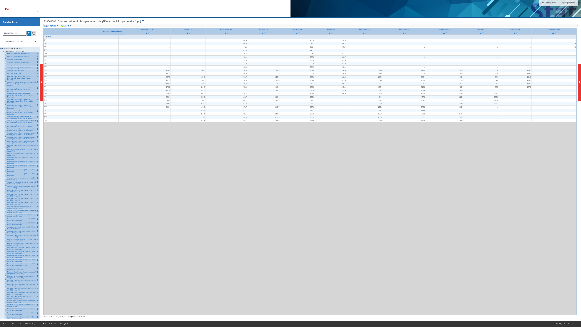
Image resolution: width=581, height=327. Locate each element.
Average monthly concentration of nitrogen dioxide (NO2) (19, 207)
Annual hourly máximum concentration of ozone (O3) (21, 150)
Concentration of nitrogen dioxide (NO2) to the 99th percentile (21, 232)
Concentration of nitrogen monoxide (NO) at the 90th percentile (21, 285)
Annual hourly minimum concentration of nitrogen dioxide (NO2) (21, 215)
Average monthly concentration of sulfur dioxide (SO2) (21, 178)
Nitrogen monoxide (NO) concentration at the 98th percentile (21, 289)
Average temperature (14, 59)
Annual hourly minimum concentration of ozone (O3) (21, 154)
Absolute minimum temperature (18, 56)
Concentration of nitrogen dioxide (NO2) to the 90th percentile (21, 223)
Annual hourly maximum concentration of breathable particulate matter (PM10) (21, 121)
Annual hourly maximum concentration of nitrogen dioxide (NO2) (21, 211)
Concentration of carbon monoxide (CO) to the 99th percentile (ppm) (21, 264)
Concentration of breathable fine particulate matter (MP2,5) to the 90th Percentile (20, 101)
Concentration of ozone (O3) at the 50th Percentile (21, 158)
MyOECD (82, 317)
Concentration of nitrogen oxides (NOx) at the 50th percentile (20, 309)
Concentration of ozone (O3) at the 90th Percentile (21, 162)
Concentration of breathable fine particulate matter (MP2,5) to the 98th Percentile (20, 112)
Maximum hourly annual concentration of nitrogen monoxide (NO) (21, 272)
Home (553, 3)
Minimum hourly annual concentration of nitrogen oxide (21, 305)
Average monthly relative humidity (19, 68)
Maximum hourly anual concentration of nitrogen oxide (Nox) (21, 301)
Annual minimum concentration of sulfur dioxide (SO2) (21, 187)
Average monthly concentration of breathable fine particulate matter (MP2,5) (19, 78)
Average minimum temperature (18, 65)
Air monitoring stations (112, 31)
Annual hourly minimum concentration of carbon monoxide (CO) (21, 244)
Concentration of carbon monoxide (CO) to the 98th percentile (21, 260)
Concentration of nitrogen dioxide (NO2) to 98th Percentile (21, 228)
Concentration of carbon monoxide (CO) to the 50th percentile (21, 248)
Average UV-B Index (14, 73)
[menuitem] (52, 25)
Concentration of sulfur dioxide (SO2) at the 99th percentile (21, 203)
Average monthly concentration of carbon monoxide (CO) (21, 236)
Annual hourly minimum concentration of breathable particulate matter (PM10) (21, 125)
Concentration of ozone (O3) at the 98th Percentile (21, 170)
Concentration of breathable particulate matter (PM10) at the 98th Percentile (21, 142)
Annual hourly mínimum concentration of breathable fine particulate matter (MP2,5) (21, 89)
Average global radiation (15, 70)
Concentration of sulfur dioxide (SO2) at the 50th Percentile (21, 191)
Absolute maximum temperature (18, 53)
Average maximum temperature (18, 62)
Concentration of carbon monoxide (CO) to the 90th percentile (21, 252)
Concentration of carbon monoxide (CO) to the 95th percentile (21, 256)
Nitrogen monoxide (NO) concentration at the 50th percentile (21, 281)
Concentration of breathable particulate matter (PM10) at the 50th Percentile (21, 129)
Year (49, 37)
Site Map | (560, 324)
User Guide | (546, 3)
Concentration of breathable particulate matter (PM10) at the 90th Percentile (21, 133)
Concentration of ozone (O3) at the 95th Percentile (21, 166)
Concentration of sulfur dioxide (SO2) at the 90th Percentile (21, 195)
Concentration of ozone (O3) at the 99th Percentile (21, 174)
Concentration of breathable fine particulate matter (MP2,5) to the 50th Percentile (20, 95)
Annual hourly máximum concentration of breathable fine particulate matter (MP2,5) (21, 83)
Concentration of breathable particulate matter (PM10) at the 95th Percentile (21, 138)
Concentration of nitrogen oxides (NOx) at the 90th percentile (20, 313)
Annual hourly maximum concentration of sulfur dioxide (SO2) (21, 183)
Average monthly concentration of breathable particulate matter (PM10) (20, 117)
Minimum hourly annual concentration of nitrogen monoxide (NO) (21, 277)
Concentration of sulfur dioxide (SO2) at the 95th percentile (21, 199)
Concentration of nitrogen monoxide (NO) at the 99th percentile (21, 293)
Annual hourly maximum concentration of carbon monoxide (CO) (21, 240)
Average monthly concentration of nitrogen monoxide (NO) (19, 268)
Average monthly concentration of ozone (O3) (21, 146)
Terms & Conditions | (52, 324)
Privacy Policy (64, 324)
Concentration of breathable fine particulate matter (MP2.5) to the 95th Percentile (20, 106)
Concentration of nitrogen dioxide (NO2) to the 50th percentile (21, 219)
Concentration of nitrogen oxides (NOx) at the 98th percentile (20, 317)
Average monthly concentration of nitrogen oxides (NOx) (19, 297)
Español (571, 3)
